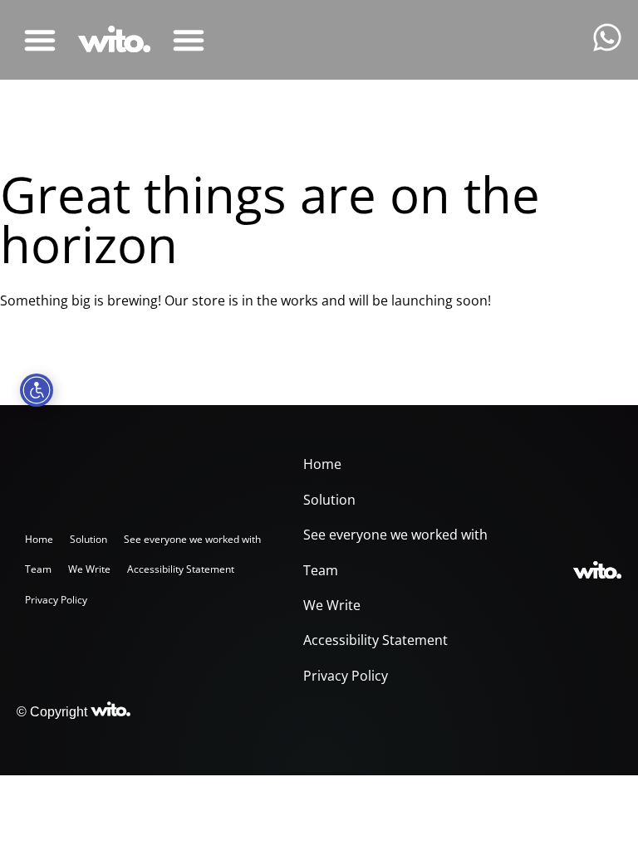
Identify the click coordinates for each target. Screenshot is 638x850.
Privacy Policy (56, 600)
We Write (89, 569)
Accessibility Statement (180, 569)
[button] (40, 40)
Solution (88, 539)
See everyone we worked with (192, 539)
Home (39, 539)
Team (38, 569)
